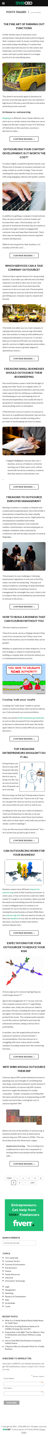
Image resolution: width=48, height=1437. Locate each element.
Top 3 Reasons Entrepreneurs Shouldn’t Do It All (24, 752)
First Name (23, 1388)
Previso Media (33, 1429)
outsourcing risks (13, 915)
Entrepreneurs (11, 1268)
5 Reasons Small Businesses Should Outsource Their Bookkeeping (24, 372)
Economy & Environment (15, 1264)
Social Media (10, 1303)
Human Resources (12, 1274)
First (9, 1178)
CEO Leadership (11, 1258)
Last (32, 1183)
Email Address (23, 1378)
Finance (8, 1271)
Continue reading (24, 139)
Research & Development (15, 1296)
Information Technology (15, 1281)
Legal (7, 1287)
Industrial (9, 1278)
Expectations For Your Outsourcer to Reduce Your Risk (24, 946)
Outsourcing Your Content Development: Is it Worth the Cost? (24, 153)
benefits (14, 918)
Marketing (9, 1293)
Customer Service (12, 1261)
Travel (7, 1306)
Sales (7, 1300)
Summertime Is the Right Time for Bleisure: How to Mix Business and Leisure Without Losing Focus (24, 1334)
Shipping (6, 118)
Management (10, 1290)
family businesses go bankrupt (30, 718)
